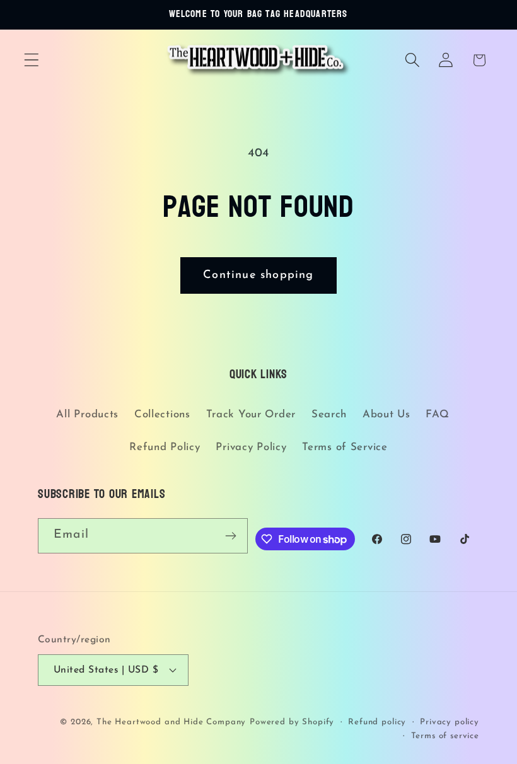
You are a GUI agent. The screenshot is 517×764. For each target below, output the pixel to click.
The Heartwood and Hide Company (171, 722)
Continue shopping (258, 275)
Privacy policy (449, 722)
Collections (162, 414)
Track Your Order (251, 414)
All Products (87, 414)
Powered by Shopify (292, 722)
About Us (386, 414)
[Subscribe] (230, 535)
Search (329, 414)
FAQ (437, 414)
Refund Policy (164, 447)
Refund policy (377, 722)
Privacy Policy (251, 447)
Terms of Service (345, 447)
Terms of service (445, 736)
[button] (32, 60)
